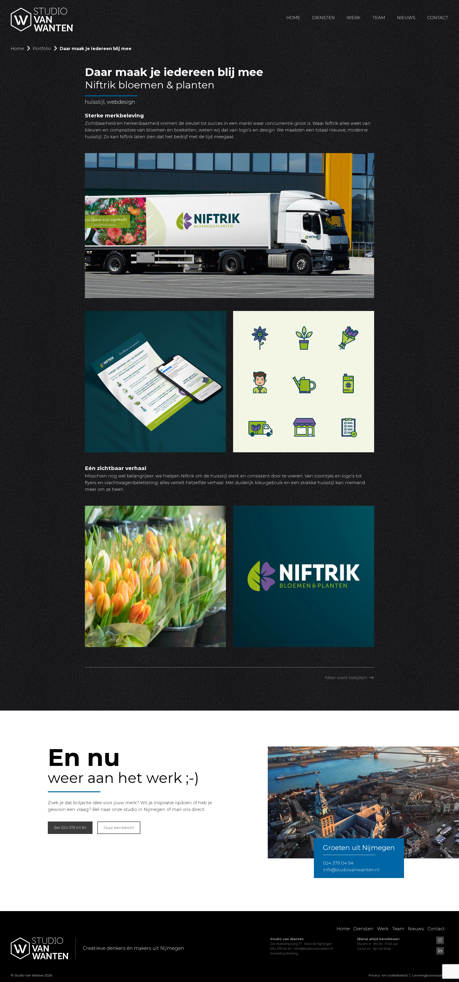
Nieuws (406, 17)
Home (293, 17)
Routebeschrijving (284, 953)
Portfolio (42, 48)
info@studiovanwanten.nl (351, 870)
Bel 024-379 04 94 (70, 827)
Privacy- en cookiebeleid (388, 975)
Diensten (323, 17)
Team (378, 17)
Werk (354, 17)
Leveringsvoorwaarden (430, 975)
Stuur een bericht (119, 827)
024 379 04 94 (338, 863)
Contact (437, 17)
